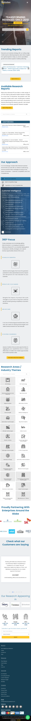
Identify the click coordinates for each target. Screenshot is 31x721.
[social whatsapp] (2, 707)
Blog (2, 665)
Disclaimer (3, 688)
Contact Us (3, 652)
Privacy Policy (4, 690)
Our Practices (4, 673)
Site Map (3, 681)
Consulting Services (5, 675)
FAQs (2, 654)
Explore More (15, 78)
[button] (9, 592)
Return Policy (4, 694)
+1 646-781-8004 (5, 624)
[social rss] (20, 707)
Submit (15, 637)
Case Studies (4, 663)
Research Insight (4, 679)
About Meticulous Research (7, 648)
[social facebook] (6, 707)
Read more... (5, 128)
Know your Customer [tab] (10, 178)
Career (2, 650)
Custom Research (5, 677)
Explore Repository (7, 107)
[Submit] (27, 29)
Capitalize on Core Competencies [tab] (13, 185)
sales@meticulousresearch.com (8, 701)
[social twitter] (13, 707)
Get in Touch (18, 22)
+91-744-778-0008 (26, 624)
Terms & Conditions (5, 696)
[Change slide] (3, 68)
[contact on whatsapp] (28, 717)
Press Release (4, 661)
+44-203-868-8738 (15, 624)
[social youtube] (17, 707)
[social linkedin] (10, 707)
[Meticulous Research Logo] (5, 2)
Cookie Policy (13, 719)
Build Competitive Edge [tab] (10, 182)
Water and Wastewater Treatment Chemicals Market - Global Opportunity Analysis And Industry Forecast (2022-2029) (16, 68)
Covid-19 (3, 667)
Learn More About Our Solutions (15, 357)
